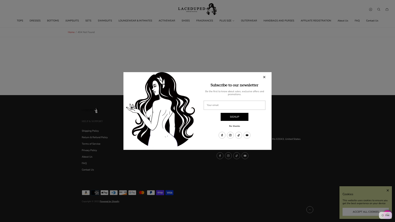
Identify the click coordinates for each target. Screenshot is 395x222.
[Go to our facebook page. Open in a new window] (222, 135)
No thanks (234, 126)
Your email (213, 105)
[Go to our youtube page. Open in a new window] (247, 135)
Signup (234, 117)
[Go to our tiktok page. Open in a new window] (238, 135)
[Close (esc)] (264, 77)
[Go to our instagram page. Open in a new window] (230, 135)
